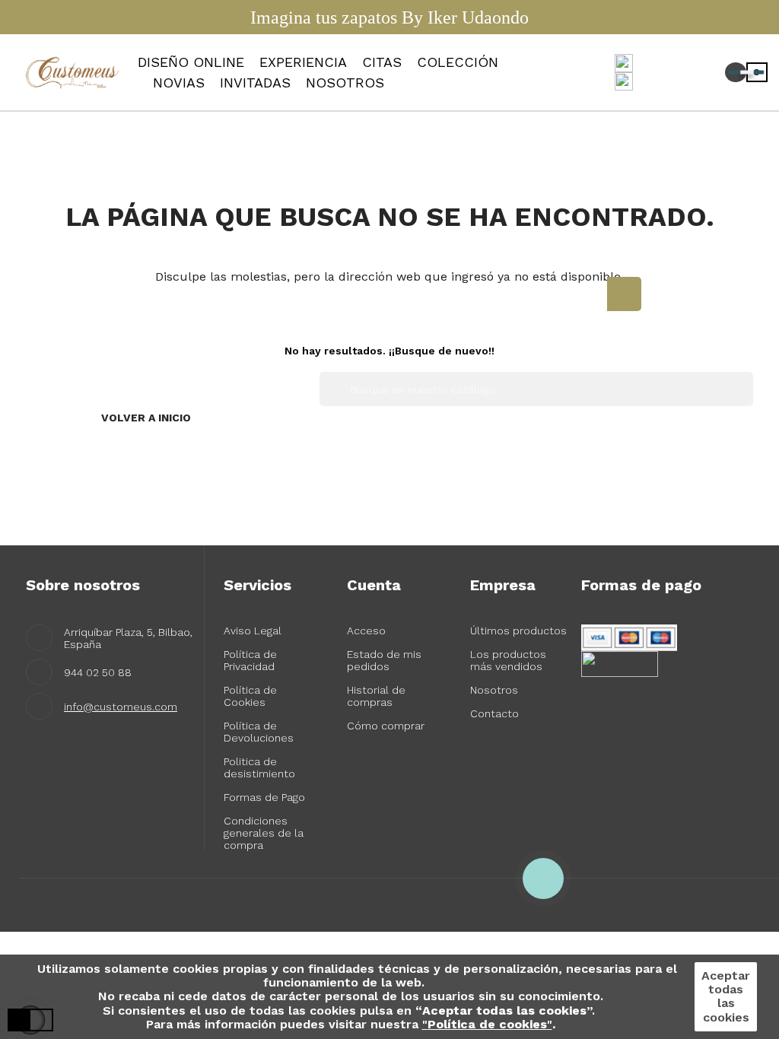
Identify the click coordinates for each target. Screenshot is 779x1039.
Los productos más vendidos (508, 660)
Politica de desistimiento (259, 767)
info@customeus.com (120, 707)
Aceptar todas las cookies (725, 996)
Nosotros (494, 690)
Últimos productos (518, 630)
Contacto (494, 713)
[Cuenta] (687, 72)
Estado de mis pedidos (384, 660)
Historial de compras (376, 696)
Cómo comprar (385, 726)
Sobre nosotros (83, 585)
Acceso (366, 630)
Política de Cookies (250, 696)
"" (487, 1024)
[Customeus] (74, 72)
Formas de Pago (264, 797)
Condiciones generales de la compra (264, 833)
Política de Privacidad (250, 660)
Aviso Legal (252, 630)
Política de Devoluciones (259, 732)
